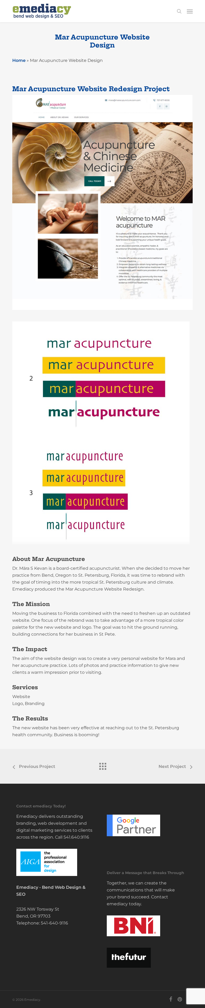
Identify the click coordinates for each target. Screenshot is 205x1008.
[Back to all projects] (102, 765)
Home (19, 60)
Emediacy (27, 887)
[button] (190, 11)
